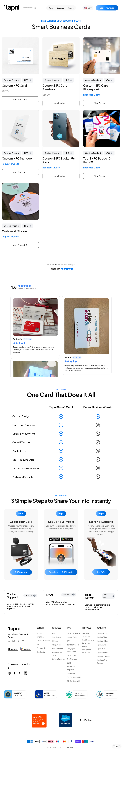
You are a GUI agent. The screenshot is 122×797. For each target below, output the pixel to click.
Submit (80, 432)
